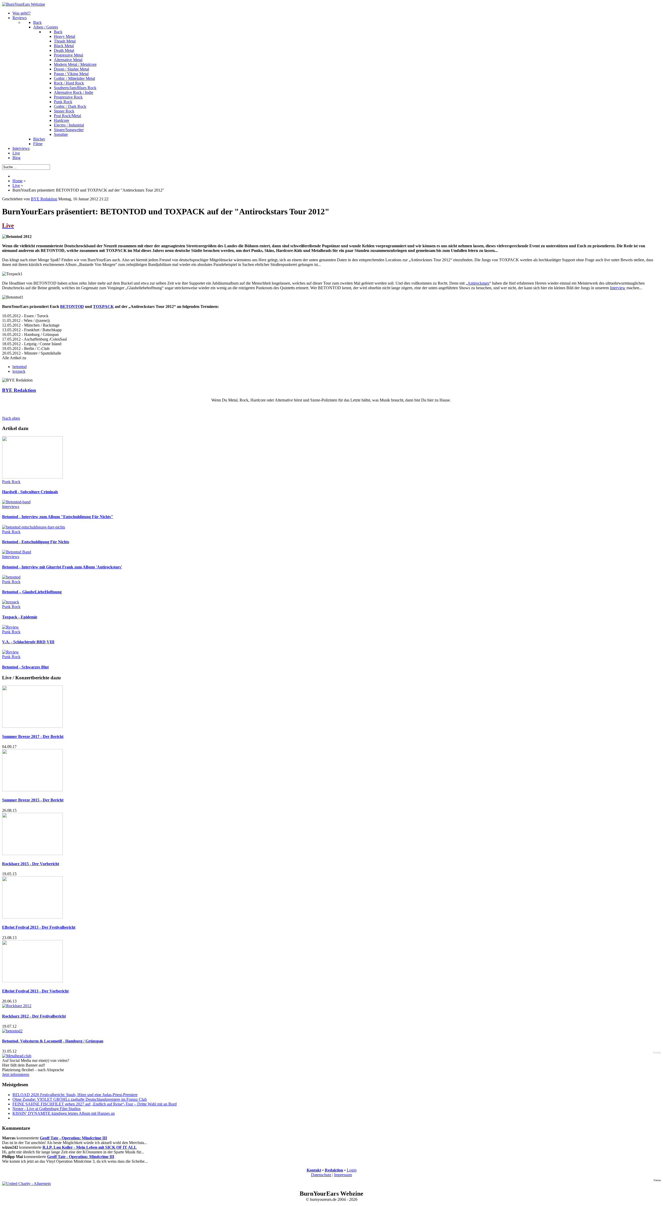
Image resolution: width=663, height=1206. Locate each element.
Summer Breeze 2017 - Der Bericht (32, 736)
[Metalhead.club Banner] (16, 1056)
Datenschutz (321, 1175)
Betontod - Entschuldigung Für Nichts (35, 542)
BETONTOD (72, 306)
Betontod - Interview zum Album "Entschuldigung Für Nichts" (57, 516)
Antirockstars (478, 283)
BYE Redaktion (44, 199)
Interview (617, 288)
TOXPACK (103, 306)
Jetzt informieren (15, 1074)
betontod (19, 366)
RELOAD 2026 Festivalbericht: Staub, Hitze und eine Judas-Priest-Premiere (75, 1094)
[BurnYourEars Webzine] (23, 4)
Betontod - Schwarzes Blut (25, 667)
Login (352, 1170)
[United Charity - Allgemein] (26, 1183)
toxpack (18, 371)
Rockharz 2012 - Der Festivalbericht (34, 1016)
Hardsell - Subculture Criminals (30, 492)
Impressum (343, 1175)
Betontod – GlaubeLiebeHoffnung (32, 592)
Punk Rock (11, 481)
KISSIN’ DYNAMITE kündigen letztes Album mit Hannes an (63, 1113)
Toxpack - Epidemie (19, 617)
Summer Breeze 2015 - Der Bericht (32, 800)
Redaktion (334, 1170)
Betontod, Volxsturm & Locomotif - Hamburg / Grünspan (52, 1041)
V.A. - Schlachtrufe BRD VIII (28, 642)
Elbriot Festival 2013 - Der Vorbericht (35, 991)
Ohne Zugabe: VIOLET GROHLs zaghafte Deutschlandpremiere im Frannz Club (79, 1099)
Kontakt (314, 1170)
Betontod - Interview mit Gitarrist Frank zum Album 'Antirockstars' (62, 567)
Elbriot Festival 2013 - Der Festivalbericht (38, 927)
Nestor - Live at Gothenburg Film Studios (46, 1108)
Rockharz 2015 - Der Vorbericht (30, 864)
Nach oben (11, 418)
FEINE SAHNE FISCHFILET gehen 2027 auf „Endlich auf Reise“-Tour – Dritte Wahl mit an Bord (94, 1104)
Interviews (10, 506)
